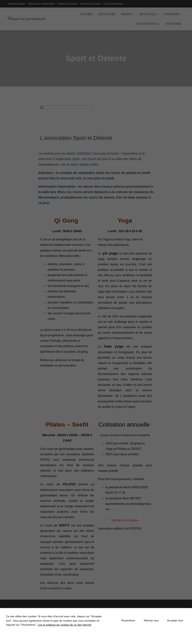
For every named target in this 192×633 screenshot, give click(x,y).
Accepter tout (175, 620)
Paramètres (128, 620)
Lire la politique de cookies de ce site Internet (64, 624)
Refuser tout (151, 620)
